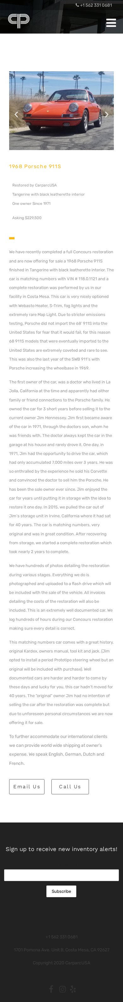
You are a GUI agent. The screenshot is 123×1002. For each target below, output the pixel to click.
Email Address (61, 864)
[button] (16, 114)
